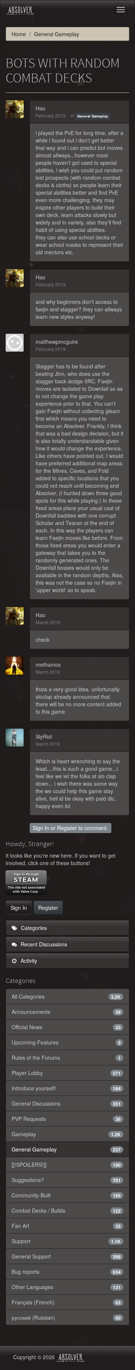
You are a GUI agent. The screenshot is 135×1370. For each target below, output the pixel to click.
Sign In (41, 828)
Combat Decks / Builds (66, 1210)
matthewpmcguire (57, 341)
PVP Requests (66, 1118)
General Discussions (66, 1103)
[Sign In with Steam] (26, 882)
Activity (28, 960)
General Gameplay (92, 116)
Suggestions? (66, 1180)
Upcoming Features (66, 1042)
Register (67, 828)
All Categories (66, 996)
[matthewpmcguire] (17, 343)
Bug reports (66, 1271)
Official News (66, 1027)
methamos (48, 664)
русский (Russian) (66, 1317)
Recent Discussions (43, 944)
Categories (33, 927)
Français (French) (66, 1302)
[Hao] (17, 109)
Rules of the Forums (66, 1057)
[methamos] (17, 666)
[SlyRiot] (17, 738)
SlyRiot (44, 736)
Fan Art (66, 1225)
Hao (40, 108)
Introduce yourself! (66, 1088)
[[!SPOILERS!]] (66, 1164)
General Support (66, 1256)
